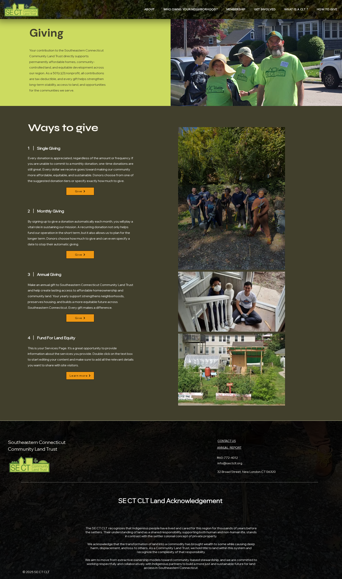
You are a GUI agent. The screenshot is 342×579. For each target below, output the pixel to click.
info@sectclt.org (230, 463)
